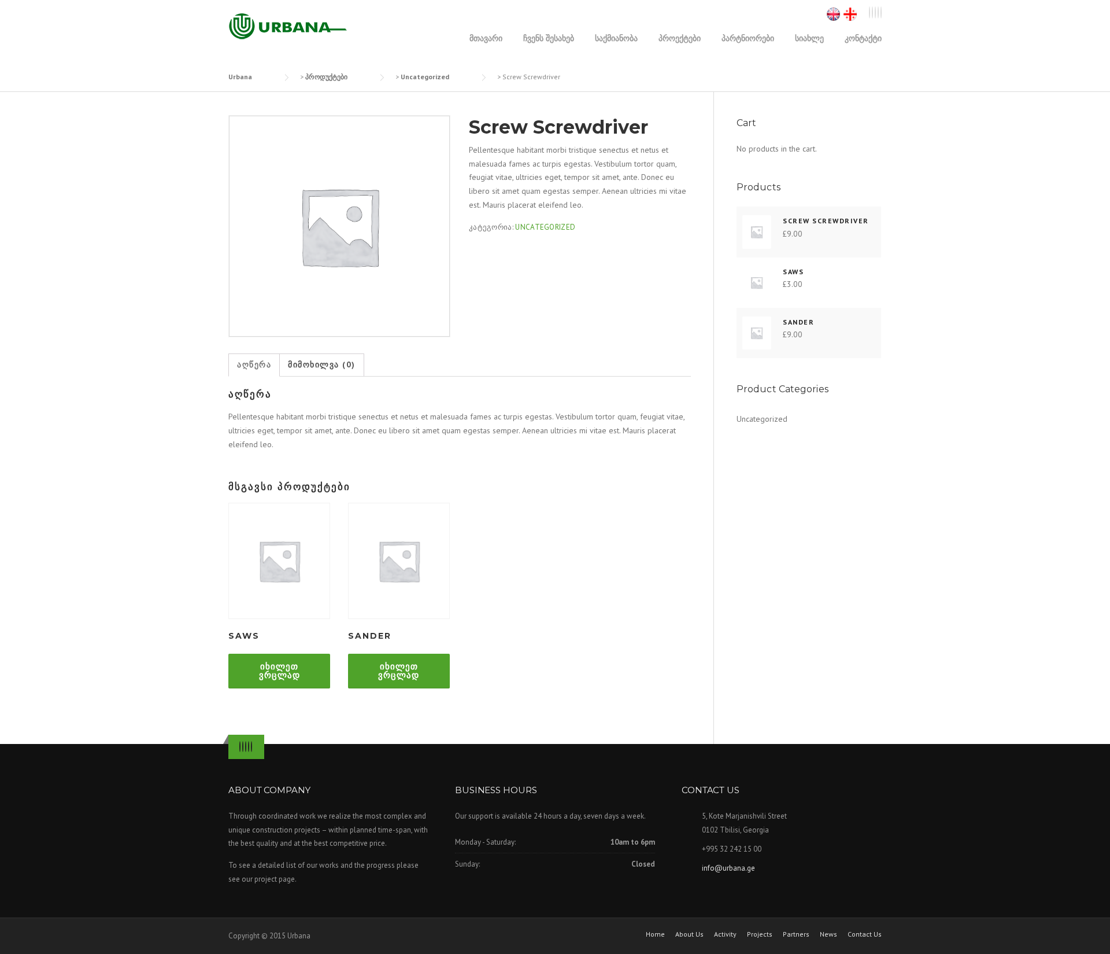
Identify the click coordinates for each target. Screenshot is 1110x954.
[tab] (254, 365)
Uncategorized (545, 227)
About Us (689, 934)
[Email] (881, 13)
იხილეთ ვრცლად (279, 670)
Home (655, 934)
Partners (796, 934)
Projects (759, 934)
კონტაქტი (863, 37)
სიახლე (809, 37)
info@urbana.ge (728, 868)
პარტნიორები (748, 37)
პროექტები (679, 37)
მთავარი (485, 37)
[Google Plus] (875, 13)
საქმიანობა (616, 37)
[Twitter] (869, 13)
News (828, 934)
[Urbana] (287, 26)
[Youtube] (878, 13)
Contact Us (865, 934)
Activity (725, 934)
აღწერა (254, 364)
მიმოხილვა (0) (322, 364)
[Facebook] (872, 13)
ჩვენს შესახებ (548, 37)
